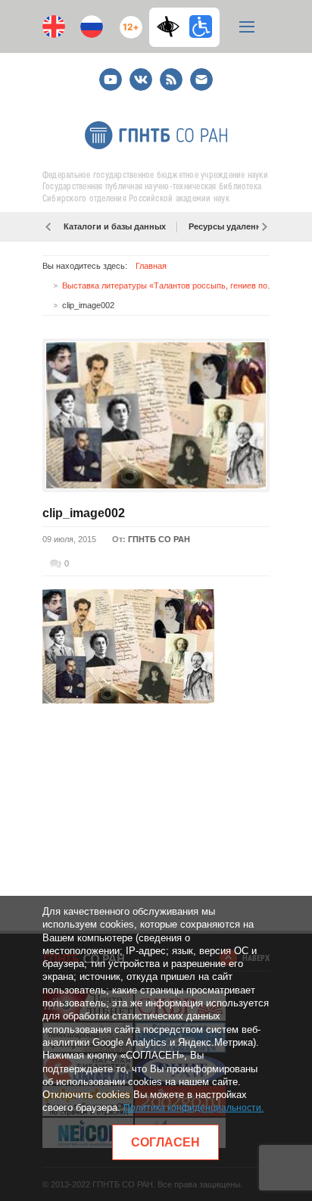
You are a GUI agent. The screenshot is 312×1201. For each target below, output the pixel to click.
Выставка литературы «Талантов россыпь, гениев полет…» (177, 285)
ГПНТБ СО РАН (159, 539)
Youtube (110, 73)
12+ (128, 21)
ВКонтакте (140, 73)
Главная (151, 265)
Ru (91, 26)
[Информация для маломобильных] (200, 26)
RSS (169, 73)
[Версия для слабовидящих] (172, 26)
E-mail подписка (201, 79)
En (53, 26)
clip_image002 (83, 513)
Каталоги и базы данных (115, 226)
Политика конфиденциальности (192, 1108)
